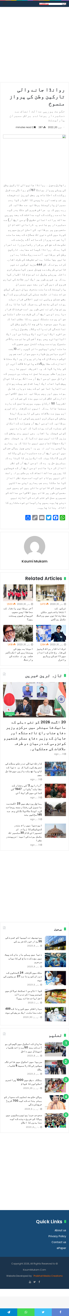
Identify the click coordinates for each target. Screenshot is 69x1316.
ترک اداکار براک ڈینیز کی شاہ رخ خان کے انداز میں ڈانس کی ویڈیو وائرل (51, 654)
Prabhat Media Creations (48, 1275)
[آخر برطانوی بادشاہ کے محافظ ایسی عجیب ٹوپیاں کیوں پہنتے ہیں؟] (18, 592)
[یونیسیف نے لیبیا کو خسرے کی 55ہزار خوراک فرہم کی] (55, 943)
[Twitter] (34, 1282)
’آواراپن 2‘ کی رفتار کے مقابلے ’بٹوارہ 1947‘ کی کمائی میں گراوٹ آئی (26, 789)
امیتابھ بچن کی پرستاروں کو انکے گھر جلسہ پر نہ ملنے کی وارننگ (19, 654)
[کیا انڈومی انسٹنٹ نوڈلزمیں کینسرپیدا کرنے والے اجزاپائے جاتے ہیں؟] (55, 996)
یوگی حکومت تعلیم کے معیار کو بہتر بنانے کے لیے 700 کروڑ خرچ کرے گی (23, 1100)
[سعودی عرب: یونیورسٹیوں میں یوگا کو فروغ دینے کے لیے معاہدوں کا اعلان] (55, 1120)
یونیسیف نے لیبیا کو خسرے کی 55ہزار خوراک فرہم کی (23, 939)
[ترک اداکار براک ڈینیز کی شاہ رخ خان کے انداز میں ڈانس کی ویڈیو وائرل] (51, 633)
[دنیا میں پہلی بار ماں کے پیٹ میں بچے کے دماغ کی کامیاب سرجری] (55, 960)
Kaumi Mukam (35, 561)
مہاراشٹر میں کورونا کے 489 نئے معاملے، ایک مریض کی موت (23, 1010)
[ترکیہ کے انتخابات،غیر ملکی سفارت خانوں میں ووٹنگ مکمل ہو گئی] (51, 592)
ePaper (61, 1248)
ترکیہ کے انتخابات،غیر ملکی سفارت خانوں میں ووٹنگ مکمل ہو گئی (51, 613)
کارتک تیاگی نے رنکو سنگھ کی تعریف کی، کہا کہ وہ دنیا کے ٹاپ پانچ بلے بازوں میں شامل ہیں (23, 769)
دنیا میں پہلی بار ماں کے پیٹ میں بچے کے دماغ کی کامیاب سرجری (23, 958)
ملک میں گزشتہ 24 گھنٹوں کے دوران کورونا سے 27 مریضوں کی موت (22, 976)
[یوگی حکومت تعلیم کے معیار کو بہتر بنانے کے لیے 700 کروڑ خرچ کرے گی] (55, 1102)
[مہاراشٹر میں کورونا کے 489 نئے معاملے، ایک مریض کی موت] (55, 1014)
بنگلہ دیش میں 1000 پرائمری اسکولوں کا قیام (23, 1082)
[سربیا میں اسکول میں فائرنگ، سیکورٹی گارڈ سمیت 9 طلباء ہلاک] (55, 1067)
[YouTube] (30, 1282)
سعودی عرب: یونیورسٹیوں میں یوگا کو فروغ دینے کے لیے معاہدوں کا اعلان (24, 1118)
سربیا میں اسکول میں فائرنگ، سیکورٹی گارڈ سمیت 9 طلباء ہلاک (23, 1065)
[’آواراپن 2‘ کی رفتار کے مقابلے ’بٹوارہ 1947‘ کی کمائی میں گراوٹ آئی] (55, 791)
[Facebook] (39, 1282)
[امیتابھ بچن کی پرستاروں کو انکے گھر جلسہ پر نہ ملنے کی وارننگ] (18, 633)
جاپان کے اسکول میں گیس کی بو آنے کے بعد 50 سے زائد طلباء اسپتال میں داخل (23, 1047)
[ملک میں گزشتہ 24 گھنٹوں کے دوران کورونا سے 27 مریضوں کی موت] (55, 978)
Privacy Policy (57, 1236)
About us (60, 1230)
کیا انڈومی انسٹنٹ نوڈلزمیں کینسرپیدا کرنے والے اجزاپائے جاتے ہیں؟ (23, 994)
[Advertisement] (34, 46)
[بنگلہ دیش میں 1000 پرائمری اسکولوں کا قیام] (55, 1085)
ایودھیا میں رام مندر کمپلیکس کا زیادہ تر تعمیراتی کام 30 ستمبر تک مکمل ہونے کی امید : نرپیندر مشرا (24, 832)
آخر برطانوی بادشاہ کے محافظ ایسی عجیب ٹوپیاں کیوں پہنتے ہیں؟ (18, 613)
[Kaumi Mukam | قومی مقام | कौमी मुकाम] (52, 3)
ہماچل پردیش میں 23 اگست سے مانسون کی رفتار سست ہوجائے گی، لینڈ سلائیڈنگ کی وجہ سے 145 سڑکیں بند (24, 809)
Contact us (59, 1242)
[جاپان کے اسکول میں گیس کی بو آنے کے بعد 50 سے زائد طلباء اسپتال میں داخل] (55, 1049)
